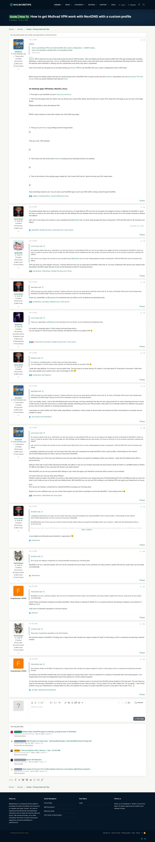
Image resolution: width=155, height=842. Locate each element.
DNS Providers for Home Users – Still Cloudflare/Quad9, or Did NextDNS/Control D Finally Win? (53, 741)
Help (133, 833)
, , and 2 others (52, 271)
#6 (144, 353)
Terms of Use (115, 833)
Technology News (20, 736)
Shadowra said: (36, 358)
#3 (144, 241)
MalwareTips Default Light (19, 833)
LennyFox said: (36, 629)
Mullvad (31, 59)
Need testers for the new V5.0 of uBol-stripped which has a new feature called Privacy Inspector (52, 769)
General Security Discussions (23, 745)
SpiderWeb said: (36, 287)
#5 (144, 313)
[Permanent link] (68, 89)
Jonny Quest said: (37, 246)
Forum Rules (48, 803)
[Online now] (18, 561)
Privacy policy (126, 833)
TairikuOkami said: (36, 591)
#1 (144, 40)
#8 (144, 428)
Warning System (49, 807)
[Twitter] (118, 813)
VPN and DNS (18, 764)
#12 (144, 624)
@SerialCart (75, 220)
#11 (144, 587)
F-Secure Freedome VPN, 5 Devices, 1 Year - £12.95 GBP (37, 750)
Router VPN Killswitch (28, 760)
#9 (144, 507)
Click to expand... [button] (87, 529)
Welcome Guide (49, 811)
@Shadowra (52, 297)
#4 (144, 282)
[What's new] (139, 5)
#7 (144, 386)
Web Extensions (19, 773)
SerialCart (14, 20)
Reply (143, 200)
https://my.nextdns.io (64, 94)
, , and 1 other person (52, 230)
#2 (144, 207)
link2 (37, 604)
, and (47, 495)
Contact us (106, 833)
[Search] (143, 5)
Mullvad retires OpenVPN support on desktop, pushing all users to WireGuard (45, 731)
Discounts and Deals (20, 754)
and (42, 375)
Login (81, 803)
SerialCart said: (36, 511)
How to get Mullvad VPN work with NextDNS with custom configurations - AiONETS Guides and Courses (68, 48)
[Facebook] (115, 813)
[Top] (142, 833)
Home (138, 833)
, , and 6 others (51, 196)
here (65, 79)
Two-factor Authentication (53, 815)
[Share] (141, 40)
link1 (96, 602)
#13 (144, 659)
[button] (62, 4)
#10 (144, 551)
